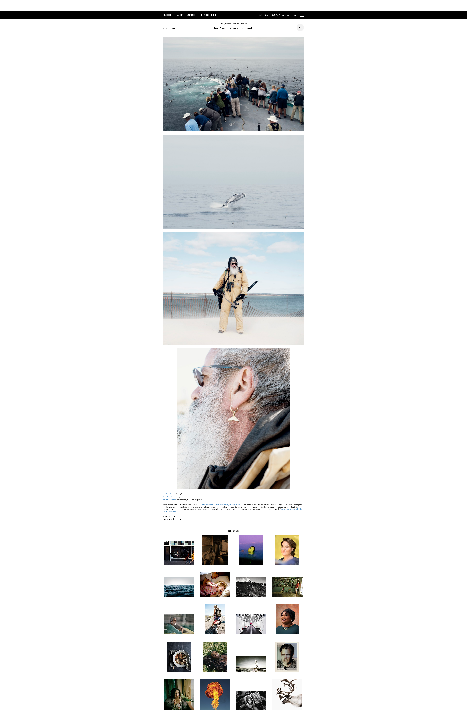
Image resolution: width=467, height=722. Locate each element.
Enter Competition (208, 15)
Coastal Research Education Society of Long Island (220, 505)
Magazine (191, 15)
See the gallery (170, 519)
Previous (166, 29)
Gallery (180, 15)
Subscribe (263, 15)
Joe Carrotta (167, 494)
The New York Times (171, 497)
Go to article (169, 516)
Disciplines (168, 15)
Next (174, 29)
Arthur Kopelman (169, 500)
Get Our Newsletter (280, 15)
